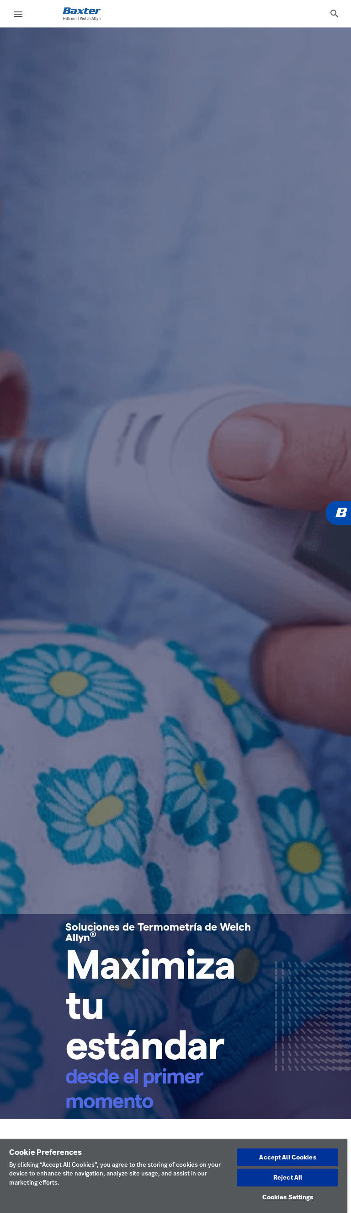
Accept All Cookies (287, 1157)
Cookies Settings (288, 1197)
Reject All (287, 1177)
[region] (173, 1176)
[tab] (334, 13)
